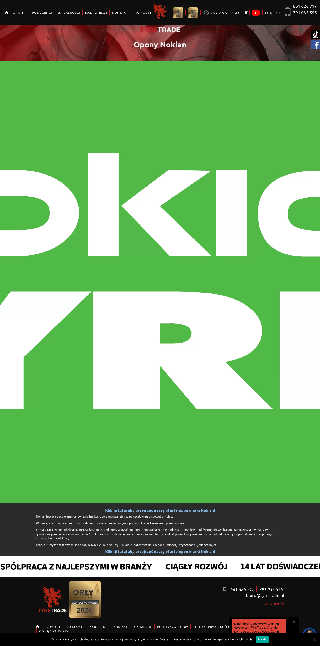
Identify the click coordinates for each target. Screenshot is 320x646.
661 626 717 (305, 6)
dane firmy (272, 603)
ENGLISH (272, 12)
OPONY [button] (19, 12)
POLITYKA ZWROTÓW (172, 627)
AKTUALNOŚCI (68, 12)
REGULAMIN (74, 627)
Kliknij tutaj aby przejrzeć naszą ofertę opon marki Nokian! (160, 510)
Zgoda (262, 639)
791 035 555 (305, 12)
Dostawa (218, 12)
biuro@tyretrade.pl (265, 595)
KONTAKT (120, 12)
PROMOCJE (142, 12)
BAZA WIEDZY (96, 12)
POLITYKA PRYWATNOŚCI (211, 627)
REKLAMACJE (142, 627)
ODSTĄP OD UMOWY (53, 631)
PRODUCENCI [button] (41, 12)
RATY (235, 12)
